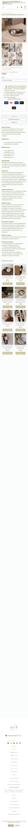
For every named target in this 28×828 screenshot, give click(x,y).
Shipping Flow (13, 755)
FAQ (14, 749)
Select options (7, 283)
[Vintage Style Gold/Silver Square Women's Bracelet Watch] (20, 339)
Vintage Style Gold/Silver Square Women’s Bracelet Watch (20, 347)
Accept (10, 825)
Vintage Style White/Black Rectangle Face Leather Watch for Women (7, 301)
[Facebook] (20, 743)
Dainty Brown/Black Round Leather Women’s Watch (7, 278)
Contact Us (14, 765)
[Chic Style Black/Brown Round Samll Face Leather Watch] (20, 316)
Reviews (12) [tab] (14, 122)
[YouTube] (14, 743)
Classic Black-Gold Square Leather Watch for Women (20, 278)
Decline (17, 825)
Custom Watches (14, 778)
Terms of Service (14, 804)
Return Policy (14, 759)
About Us (14, 798)
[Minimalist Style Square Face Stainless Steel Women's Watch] (7, 339)
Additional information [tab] (13, 119)
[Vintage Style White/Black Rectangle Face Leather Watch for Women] (7, 292)
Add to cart (17, 86)
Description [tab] (14, 116)
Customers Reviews (14, 808)
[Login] (17, 7)
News (14, 775)
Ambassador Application (14, 814)
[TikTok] (11, 743)
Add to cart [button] (20, 283)
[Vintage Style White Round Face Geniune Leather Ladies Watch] (20, 292)
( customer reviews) (13, 72)
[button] (25, 31)
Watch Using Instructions (14, 784)
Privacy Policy (14, 801)
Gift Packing (14, 762)
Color (3, 77)
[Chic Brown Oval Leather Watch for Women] (7, 316)
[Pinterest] (17, 743)
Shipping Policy (14, 752)
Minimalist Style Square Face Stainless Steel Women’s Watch (7, 347)
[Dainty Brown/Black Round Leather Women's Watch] (7, 269)
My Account (14, 771)
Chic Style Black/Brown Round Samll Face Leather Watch (20, 324)
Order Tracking (14, 781)
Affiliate (14, 811)
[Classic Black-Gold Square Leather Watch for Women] (20, 269)
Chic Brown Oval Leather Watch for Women (7, 323)
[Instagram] (8, 743)
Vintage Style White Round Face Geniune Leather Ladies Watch (20, 301)
